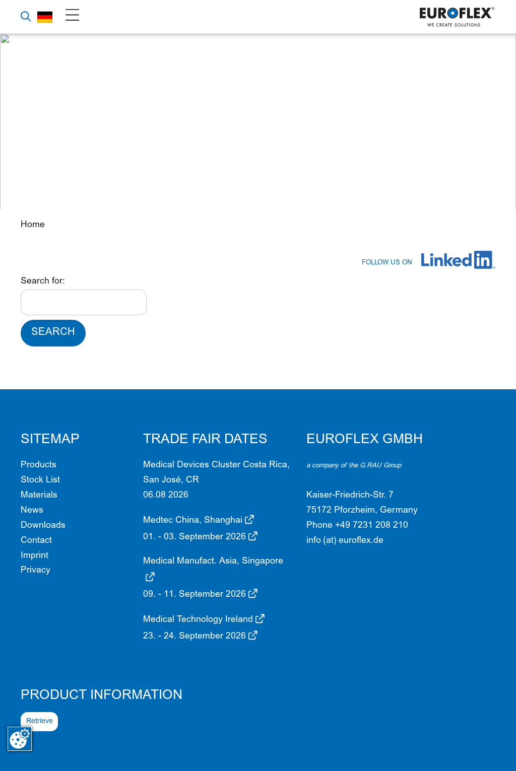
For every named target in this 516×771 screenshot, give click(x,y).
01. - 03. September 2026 (194, 537)
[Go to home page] (457, 17)
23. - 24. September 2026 (194, 636)
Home (33, 225)
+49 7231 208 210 (371, 525)
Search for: (43, 281)
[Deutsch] (44, 16)
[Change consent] (20, 739)
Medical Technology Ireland (198, 619)
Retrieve (39, 721)
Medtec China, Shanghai (192, 520)
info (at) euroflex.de (344, 540)
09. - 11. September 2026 (194, 594)
